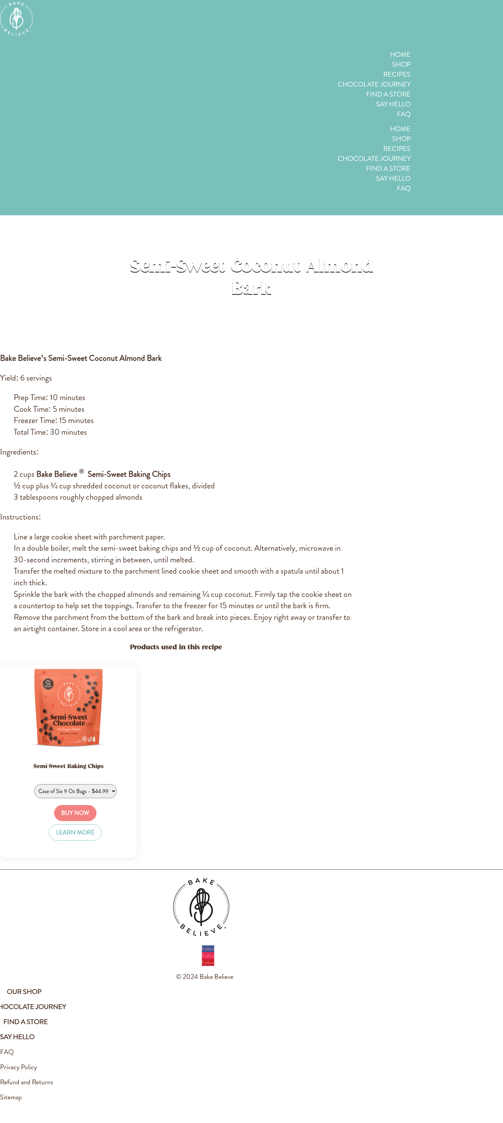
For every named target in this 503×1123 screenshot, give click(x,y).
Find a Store (388, 94)
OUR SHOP (24, 992)
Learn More (75, 832)
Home (400, 55)
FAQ (404, 114)
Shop (401, 64)
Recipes (397, 74)
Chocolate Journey (374, 84)
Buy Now (75, 813)
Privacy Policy (18, 1067)
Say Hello (393, 104)
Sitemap (11, 1097)
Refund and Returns (26, 1082)
